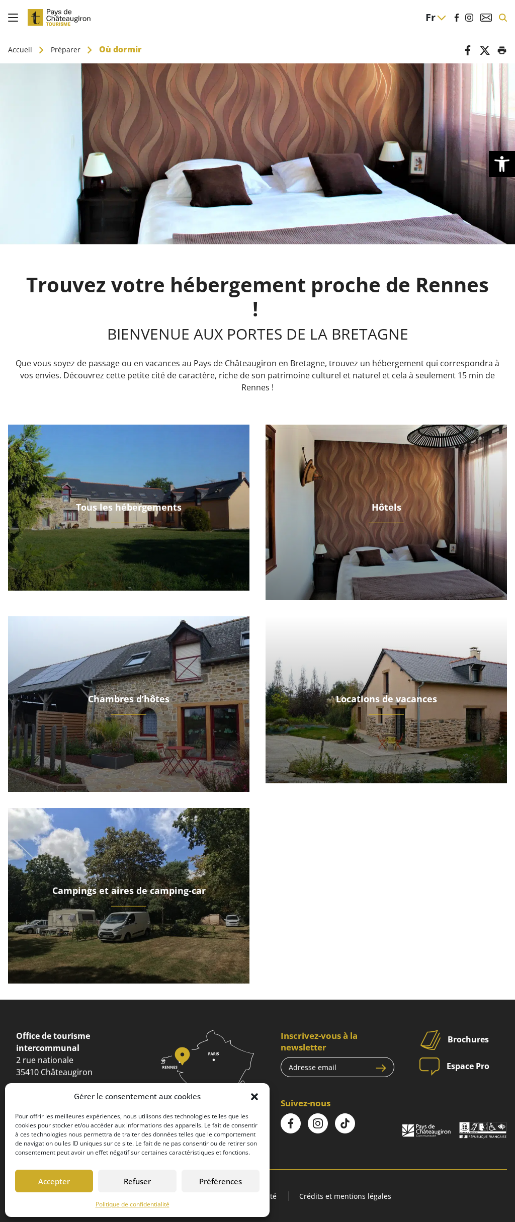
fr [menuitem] (430, 17)
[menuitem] (435, 17)
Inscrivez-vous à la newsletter (319, 1041)
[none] (435, 17)
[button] (254, 1096)
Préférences (220, 1181)
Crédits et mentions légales (345, 1196)
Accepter (54, 1181)
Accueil (20, 49)
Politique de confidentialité (132, 1204)
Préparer (65, 49)
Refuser (137, 1181)
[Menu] (13, 18)
